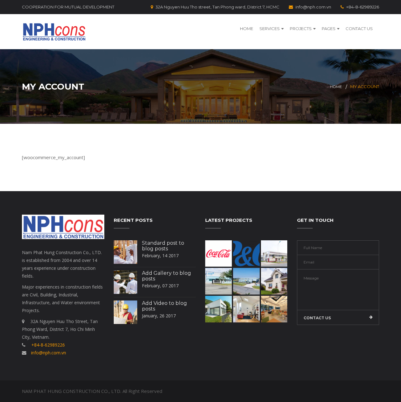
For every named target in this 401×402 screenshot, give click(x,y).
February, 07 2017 (160, 286)
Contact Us (359, 28)
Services (269, 28)
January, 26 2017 (159, 316)
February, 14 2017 (160, 255)
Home (246, 28)
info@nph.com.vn (313, 6)
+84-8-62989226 (362, 6)
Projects (301, 28)
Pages (329, 28)
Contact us (317, 318)
